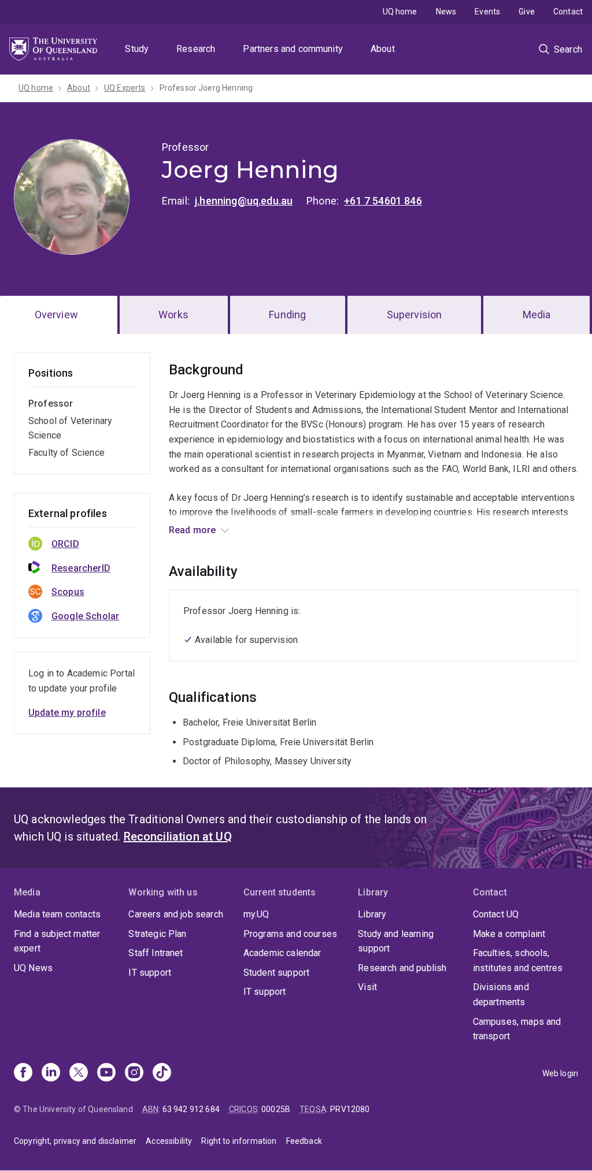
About (383, 48)
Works (173, 314)
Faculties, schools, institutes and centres (518, 960)
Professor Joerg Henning (206, 87)
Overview (56, 314)
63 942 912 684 (191, 1109)
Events (487, 11)
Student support (276, 972)
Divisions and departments (501, 995)
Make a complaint (509, 933)
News (446, 11)
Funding (287, 314)
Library (372, 914)
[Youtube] (106, 1073)
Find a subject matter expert (57, 941)
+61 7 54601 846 (382, 201)
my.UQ (256, 914)
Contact (568, 11)
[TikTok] (162, 1073)
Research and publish (402, 967)
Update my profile (67, 712)
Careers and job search (175, 914)
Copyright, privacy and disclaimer (75, 1141)
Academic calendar (282, 952)
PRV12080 (349, 1109)
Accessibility (169, 1141)
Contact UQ (496, 914)
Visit (367, 987)
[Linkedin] (51, 1073)
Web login (560, 1073)
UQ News (33, 967)
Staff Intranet (155, 952)
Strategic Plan (157, 933)
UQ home (400, 11)
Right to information (238, 1141)
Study (137, 48)
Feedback (304, 1141)
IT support (149, 972)
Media (537, 314)
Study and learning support (396, 941)
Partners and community (293, 48)
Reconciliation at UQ (178, 836)
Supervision (414, 314)
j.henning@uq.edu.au (244, 201)
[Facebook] (23, 1073)
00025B (275, 1109)
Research (195, 48)
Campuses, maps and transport (517, 1029)
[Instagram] (134, 1073)
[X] (78, 1073)
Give (527, 11)
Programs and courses (290, 933)
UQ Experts (125, 87)
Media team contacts (57, 914)
